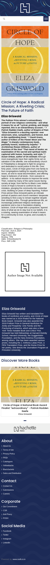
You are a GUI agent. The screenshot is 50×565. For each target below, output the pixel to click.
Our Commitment (10, 507)
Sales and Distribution (12, 473)
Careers (6, 494)
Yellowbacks (8, 465)
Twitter (5, 535)
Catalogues (8, 462)
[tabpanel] (25, 392)
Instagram (7, 539)
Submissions (8, 490)
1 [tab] (25, 420)
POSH (5, 518)
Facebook (7, 531)
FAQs (5, 458)
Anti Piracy (7, 514)
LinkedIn (6, 543)
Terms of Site (8, 450)
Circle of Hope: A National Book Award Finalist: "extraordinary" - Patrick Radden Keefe (25, 408)
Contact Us (7, 486)
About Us (7, 446)
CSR (5, 510)
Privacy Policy (9, 454)
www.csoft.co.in (19, 559)
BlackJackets (8, 469)
